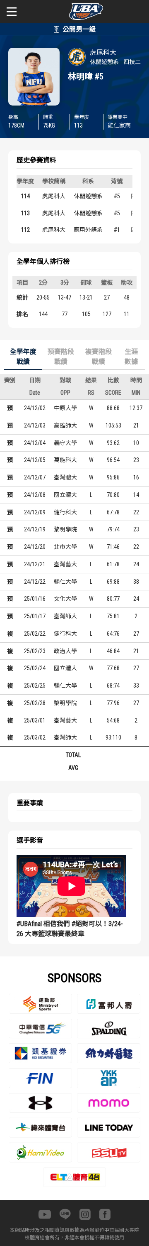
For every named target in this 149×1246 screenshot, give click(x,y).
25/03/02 (35, 737)
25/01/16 (35, 598)
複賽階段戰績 (98, 357)
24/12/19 (35, 529)
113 (25, 213)
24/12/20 (35, 546)
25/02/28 (35, 703)
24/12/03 (35, 425)
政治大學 (65, 651)
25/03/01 (35, 720)
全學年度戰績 (23, 357)
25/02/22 (35, 633)
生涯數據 (131, 357)
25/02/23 (35, 651)
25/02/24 (35, 668)
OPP (65, 392)
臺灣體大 (65, 477)
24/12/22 (35, 581)
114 (25, 196)
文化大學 (65, 598)
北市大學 (65, 546)
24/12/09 (35, 512)
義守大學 (65, 443)
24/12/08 (35, 495)
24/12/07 (35, 477)
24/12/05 (35, 460)
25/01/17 (35, 616)
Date (34, 392)
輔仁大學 (65, 581)
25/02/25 (35, 685)
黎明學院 (65, 529)
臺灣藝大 (65, 564)
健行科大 (65, 512)
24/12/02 (35, 408)
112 (25, 229)
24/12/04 (35, 443)
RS (91, 392)
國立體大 (65, 495)
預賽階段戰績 (61, 357)
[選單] (11, 11)
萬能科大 (65, 460)
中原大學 (65, 408)
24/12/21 (35, 564)
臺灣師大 (65, 616)
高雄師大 (65, 425)
